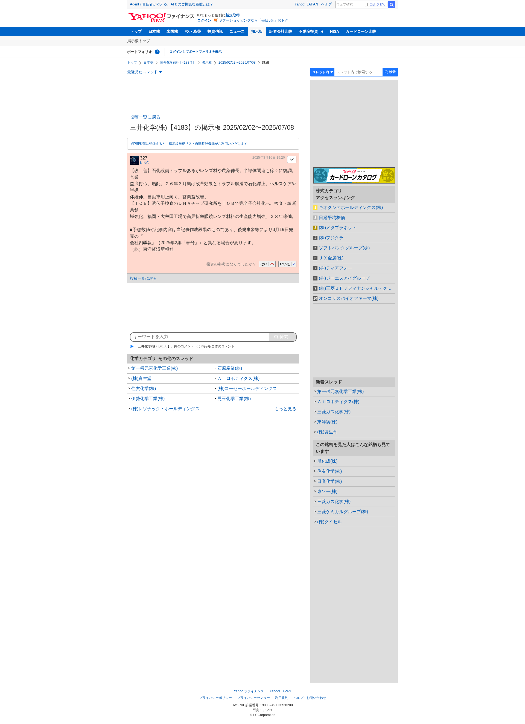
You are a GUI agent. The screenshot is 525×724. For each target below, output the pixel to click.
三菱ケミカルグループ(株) (342, 511)
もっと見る (285, 408)
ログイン (204, 20)
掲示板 (257, 31)
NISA (334, 31)
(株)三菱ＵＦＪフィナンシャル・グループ (357, 288)
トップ (136, 31)
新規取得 (233, 15)
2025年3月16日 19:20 (268, 157)
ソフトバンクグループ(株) (344, 248)
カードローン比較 (361, 31)
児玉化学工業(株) (234, 398)
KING (144, 163)
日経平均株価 (332, 217)
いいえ (287, 264)
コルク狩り (378, 4)
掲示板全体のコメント (218, 346)
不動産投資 (308, 31)
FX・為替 (193, 31)
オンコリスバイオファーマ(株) (348, 298)
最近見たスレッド (142, 72)
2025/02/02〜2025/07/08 (237, 62)
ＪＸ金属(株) (331, 258)
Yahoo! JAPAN (306, 4)
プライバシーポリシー (215, 698)
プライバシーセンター (253, 698)
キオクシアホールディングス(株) (351, 207)
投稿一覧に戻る (145, 117)
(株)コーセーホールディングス (247, 388)
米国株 (172, 31)
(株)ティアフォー (335, 268)
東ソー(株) (327, 491)
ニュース (237, 31)
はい (267, 264)
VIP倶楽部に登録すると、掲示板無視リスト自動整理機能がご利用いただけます (189, 144)
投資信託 (215, 31)
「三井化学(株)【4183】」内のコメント (164, 346)
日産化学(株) (329, 481)
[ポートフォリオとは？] (157, 52)
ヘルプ (326, 4)
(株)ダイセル (329, 521)
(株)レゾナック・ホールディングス (165, 408)
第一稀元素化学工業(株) (154, 368)
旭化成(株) (327, 461)
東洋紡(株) (327, 421)
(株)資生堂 (141, 378)
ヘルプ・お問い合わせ (309, 698)
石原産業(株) (229, 368)
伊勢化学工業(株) (148, 398)
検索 (391, 4)
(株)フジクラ (331, 237)
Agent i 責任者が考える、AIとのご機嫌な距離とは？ (171, 4)
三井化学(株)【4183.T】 (178, 62)
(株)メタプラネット (338, 227)
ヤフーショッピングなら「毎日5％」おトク (253, 20)
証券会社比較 (280, 31)
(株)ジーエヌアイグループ (344, 278)
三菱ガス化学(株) (334, 411)
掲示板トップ (138, 41)
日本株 (154, 31)
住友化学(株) (143, 388)
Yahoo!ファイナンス (249, 691)
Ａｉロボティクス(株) (238, 378)
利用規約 (281, 698)
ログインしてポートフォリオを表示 (195, 52)
